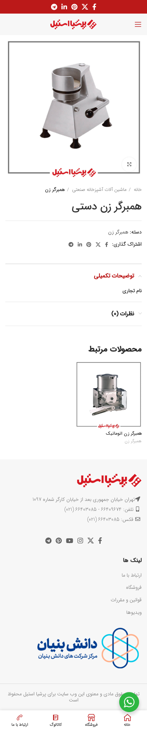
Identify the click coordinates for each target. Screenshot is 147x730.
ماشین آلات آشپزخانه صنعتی (99, 189)
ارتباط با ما (132, 575)
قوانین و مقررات (126, 600)
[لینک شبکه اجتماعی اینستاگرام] (80, 540)
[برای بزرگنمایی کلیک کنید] (129, 164)
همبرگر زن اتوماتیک (124, 433)
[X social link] (85, 6)
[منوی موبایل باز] (138, 24)
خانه (137, 189)
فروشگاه (134, 587)
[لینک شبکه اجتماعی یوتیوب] (69, 540)
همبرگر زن (55, 189)
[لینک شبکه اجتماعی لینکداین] (64, 6)
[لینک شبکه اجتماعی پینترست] (74, 6)
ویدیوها (134, 612)
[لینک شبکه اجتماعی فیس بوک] (94, 6)
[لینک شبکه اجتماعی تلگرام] (54, 6)
